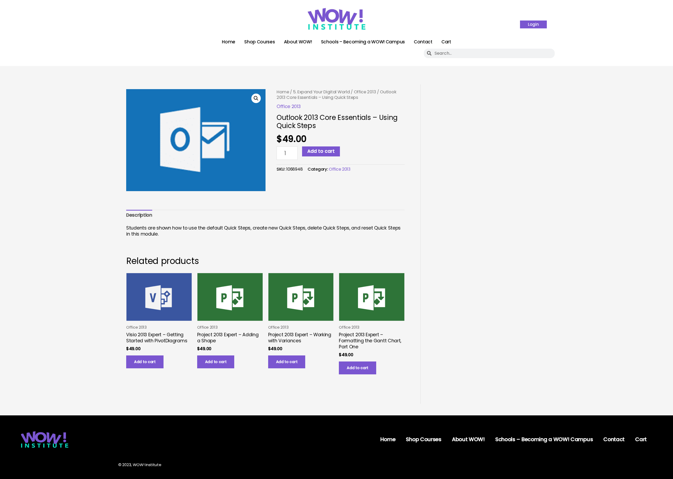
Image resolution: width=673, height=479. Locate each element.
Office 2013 (365, 92)
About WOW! (298, 42)
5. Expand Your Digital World (321, 92)
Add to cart (321, 151)
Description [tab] (139, 215)
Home (228, 42)
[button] (256, 98)
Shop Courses (259, 42)
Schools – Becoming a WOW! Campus (363, 42)
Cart (446, 42)
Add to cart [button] (145, 361)
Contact (423, 42)
